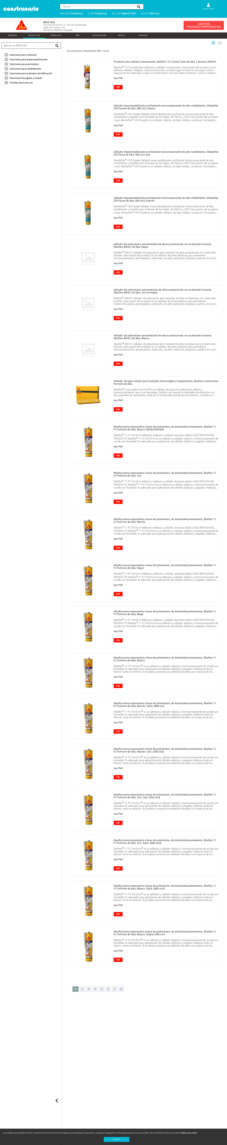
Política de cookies (189, 1133)
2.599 (97, 13)
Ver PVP (118, 78)
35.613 (150, 13)
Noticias (143, 35)
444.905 (71, 13)
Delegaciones (99, 35)
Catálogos (55, 35)
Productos (34, 35)
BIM (77, 35)
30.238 (124, 13)
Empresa (12, 35)
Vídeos (121, 35)
